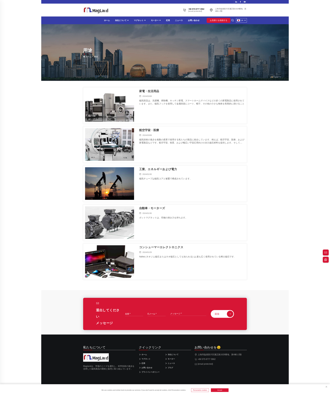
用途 (96, 56)
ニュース (179, 20)
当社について (121, 20)
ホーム (107, 20)
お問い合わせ (194, 20)
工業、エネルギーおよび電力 (158, 169)
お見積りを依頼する (218, 20)
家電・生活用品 (149, 91)
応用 (168, 20)
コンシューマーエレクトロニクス (161, 247)
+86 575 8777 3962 (207, 359)
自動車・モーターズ (152, 208)
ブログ (170, 368)
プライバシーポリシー (151, 372)
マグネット (139, 20)
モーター (155, 20)
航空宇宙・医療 (149, 130)
